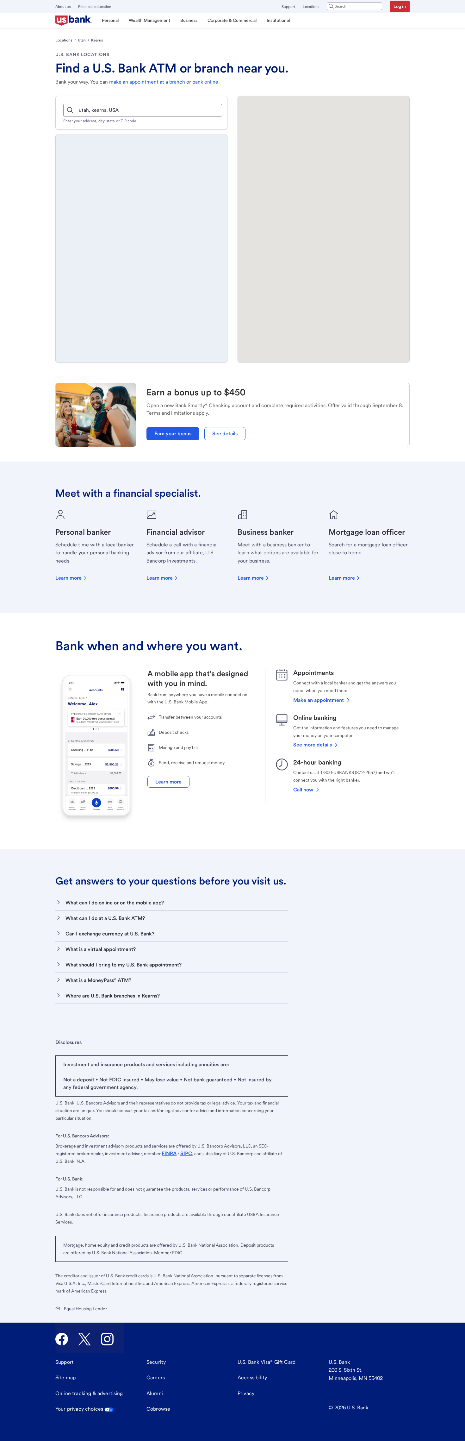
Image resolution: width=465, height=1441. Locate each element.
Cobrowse (158, 1409)
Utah (82, 40)
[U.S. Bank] (73, 20)
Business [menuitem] (188, 20)
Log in (400, 6)
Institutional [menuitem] (278, 20)
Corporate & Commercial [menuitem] (232, 20)
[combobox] (354, 6)
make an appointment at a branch (147, 82)
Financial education (94, 6)
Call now (303, 790)
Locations (311, 6)
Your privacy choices (79, 1409)
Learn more (68, 578)
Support (288, 6)
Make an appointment (318, 700)
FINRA (169, 1153)
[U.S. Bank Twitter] (84, 1339)
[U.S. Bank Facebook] (61, 1339)
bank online (205, 82)
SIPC (186, 1153)
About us (63, 6)
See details (225, 434)
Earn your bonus (172, 434)
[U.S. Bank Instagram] (107, 1339)
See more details (312, 745)
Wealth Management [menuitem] (149, 20)
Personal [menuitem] (110, 20)
